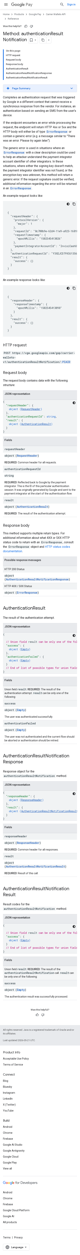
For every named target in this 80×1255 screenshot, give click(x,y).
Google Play (10, 1162)
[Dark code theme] (68, 204)
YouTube (8, 1110)
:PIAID (65, 362)
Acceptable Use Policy (16, 1058)
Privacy (18, 1237)
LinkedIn (8, 1098)
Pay (29, 4)
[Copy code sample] (74, 204)
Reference (13, 18)
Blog (5, 1080)
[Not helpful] (31, 26)
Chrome (7, 1132)
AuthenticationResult (36, 424)
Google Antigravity (14, 1150)
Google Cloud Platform (16, 1210)
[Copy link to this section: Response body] (33, 526)
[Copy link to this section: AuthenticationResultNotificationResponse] (27, 762)
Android (7, 1126)
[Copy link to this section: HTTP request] (30, 345)
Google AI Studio (12, 1144)
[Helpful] (26, 26)
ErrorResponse (27, 592)
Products (19, 14)
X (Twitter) (9, 1104)
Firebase (8, 1138)
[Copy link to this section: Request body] (30, 373)
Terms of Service (13, 1064)
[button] (40, 88)
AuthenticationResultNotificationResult (49, 811)
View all (7, 1168)
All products (10, 1222)
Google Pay (35, 14)
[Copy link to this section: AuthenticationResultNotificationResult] (19, 895)
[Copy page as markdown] (43, 40)
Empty (25, 649)
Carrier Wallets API (55, 14)
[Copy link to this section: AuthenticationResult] (49, 608)
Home (6, 14)
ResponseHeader (31, 800)
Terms (7, 1237)
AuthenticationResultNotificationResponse (37, 579)
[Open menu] (6, 4)
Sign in (71, 4)
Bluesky (7, 1086)
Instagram (9, 1092)
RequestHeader (31, 409)
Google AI (8, 1216)
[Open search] (62, 4)
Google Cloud (10, 1156)
